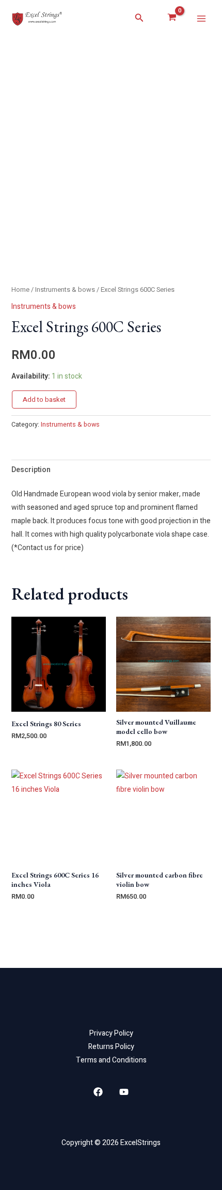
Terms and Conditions (111, 1060)
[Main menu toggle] (201, 18)
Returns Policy (111, 1046)
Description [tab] (31, 469)
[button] (139, 18)
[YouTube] (124, 1092)
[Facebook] (98, 1092)
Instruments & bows (65, 289)
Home (20, 289)
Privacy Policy (111, 1033)
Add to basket (44, 399)
